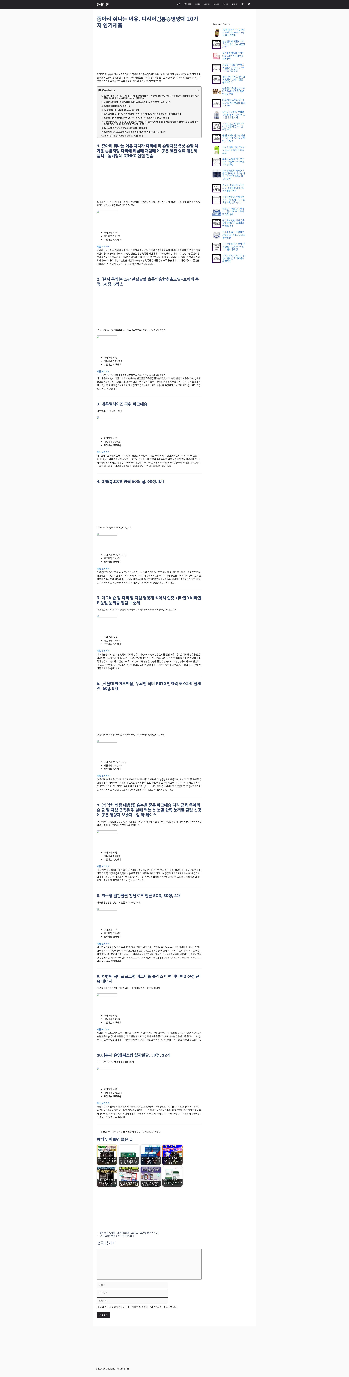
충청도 (207, 4)
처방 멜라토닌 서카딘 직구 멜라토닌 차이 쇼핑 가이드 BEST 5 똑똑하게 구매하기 (233, 175)
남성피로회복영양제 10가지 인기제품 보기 (117, 1235)
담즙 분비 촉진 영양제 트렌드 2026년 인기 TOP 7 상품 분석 (233, 91)
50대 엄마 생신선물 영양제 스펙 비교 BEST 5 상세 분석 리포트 (233, 32)
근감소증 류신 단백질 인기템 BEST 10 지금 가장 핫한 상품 (233, 234)
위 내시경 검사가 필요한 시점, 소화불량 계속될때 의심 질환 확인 (233, 187)
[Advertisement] (149, 52)
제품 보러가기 (103, 246)
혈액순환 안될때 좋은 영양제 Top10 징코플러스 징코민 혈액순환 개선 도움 (129, 1232)
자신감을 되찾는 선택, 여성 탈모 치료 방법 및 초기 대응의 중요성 (233, 246)
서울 (178, 4)
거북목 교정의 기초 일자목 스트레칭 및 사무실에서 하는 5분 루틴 (233, 67)
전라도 (225, 4)
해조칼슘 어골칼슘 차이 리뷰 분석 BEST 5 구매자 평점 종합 (233, 211)
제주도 (234, 4)
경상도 (216, 4)
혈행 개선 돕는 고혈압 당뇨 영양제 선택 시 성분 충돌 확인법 (233, 79)
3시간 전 (103, 4)
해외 (242, 4)
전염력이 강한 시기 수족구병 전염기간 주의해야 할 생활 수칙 (233, 223)
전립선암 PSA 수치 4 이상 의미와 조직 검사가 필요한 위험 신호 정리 (233, 199)
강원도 (198, 4)
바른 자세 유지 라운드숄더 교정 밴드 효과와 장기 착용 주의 (233, 102)
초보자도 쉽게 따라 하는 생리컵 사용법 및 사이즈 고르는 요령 (233, 161)
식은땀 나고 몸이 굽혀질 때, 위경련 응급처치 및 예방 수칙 (233, 126)
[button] (249, 4)
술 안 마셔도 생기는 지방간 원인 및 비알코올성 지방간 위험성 (233, 138)
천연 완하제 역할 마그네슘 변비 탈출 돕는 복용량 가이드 (233, 44)
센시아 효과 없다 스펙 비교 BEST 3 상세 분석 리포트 (233, 149)
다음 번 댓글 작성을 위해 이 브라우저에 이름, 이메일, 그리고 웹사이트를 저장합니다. (138, 1307)
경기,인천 (187, 4)
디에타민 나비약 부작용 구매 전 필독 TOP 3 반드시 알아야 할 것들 (233, 114)
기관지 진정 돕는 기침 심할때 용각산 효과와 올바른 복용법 (233, 258)
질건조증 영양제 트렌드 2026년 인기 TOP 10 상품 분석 (233, 55)
